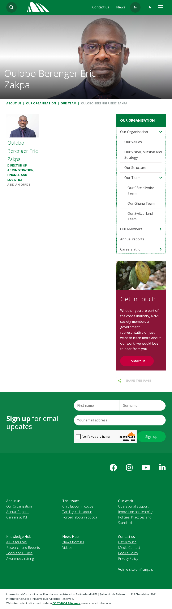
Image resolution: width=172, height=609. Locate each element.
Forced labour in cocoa (79, 517)
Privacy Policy (128, 558)
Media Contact (129, 547)
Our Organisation (41, 103)
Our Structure (135, 167)
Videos (67, 547)
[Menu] (160, 7)
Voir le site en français (135, 569)
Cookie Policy (128, 553)
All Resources (16, 542)
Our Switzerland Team (140, 216)
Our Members (131, 229)
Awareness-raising (20, 558)
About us (13, 103)
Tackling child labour (77, 511)
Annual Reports (17, 511)
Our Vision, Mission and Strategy (143, 155)
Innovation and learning (135, 511)
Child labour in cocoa (78, 506)
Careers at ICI (131, 249)
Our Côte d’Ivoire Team (141, 190)
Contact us (100, 7)
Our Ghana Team (141, 203)
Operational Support (133, 506)
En (135, 7)
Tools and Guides (19, 553)
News (120, 7)
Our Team (68, 103)
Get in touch (127, 542)
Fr (150, 7)
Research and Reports (23, 547)
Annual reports (132, 239)
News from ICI (73, 542)
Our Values (133, 142)
